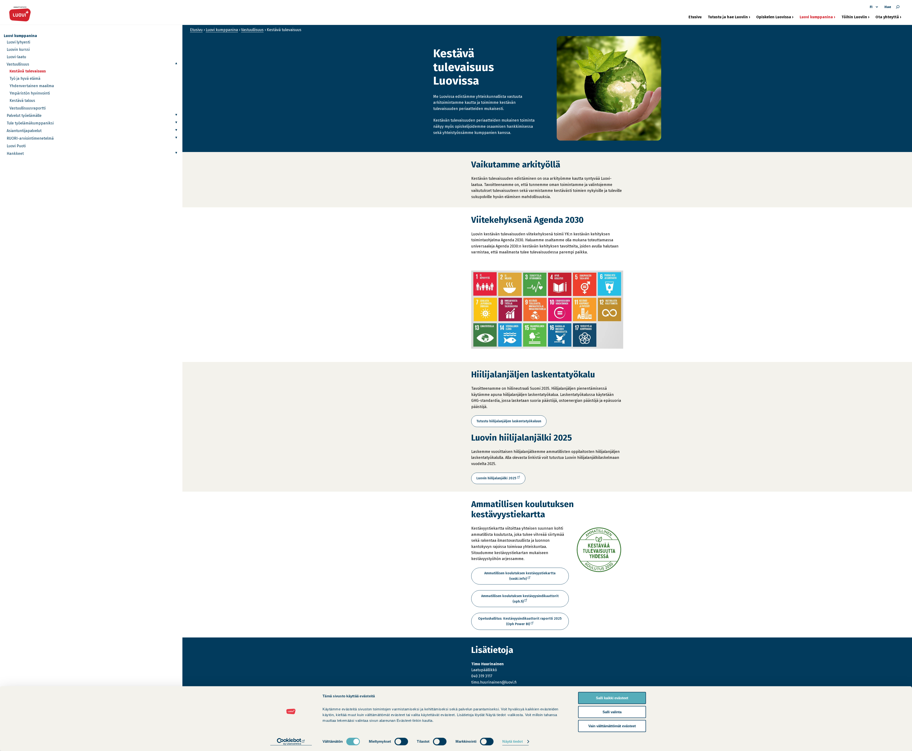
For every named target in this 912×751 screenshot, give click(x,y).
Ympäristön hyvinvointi (30, 93)
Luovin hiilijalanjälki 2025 (497, 480)
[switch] (401, 741)
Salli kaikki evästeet (612, 698)
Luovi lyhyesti (18, 42)
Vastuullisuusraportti (28, 108)
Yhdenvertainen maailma (32, 86)
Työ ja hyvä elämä (25, 78)
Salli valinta (612, 712)
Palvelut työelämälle (24, 115)
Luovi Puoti (16, 146)
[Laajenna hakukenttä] (897, 7)
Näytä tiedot (512, 742)
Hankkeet (15, 153)
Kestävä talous (22, 100)
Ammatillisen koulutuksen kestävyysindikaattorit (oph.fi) (520, 600)
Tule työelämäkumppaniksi (30, 123)
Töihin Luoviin (854, 18)
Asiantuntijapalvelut (24, 130)
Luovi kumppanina (816, 18)
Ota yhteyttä (887, 18)
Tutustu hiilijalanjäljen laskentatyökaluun (508, 421)
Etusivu (695, 17)
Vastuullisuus (18, 64)
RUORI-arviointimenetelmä (30, 138)
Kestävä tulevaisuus (28, 71)
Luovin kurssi (18, 49)
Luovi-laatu (16, 57)
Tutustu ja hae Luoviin (728, 18)
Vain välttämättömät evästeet (612, 726)
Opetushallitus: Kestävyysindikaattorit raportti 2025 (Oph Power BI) (520, 623)
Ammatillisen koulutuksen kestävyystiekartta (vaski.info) (520, 578)
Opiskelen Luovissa (773, 18)
